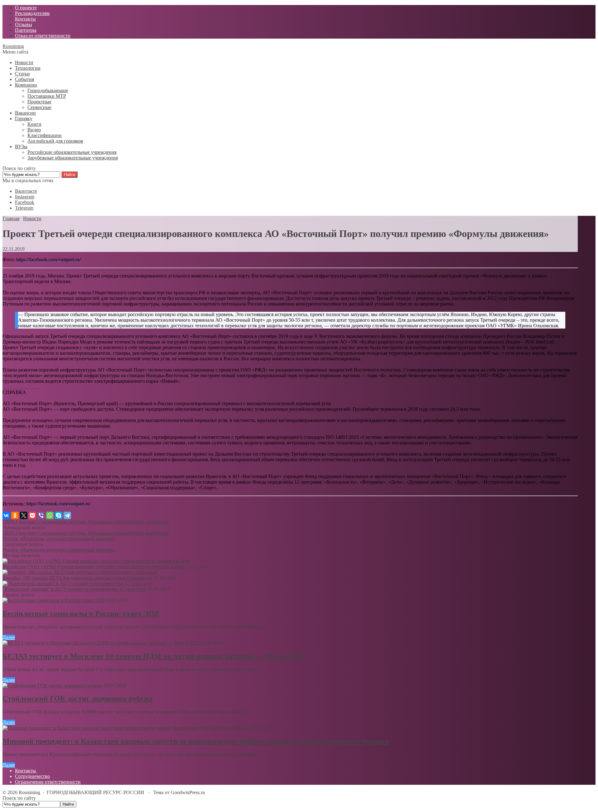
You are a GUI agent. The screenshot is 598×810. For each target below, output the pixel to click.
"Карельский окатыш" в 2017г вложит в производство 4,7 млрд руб (74, 589)
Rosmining (13, 46)
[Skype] (58, 515)
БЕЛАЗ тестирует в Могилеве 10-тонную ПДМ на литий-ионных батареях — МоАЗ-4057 (152, 656)
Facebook (24, 202)
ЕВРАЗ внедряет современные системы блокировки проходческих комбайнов (85, 521)
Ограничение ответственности (48, 781)
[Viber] (41, 515)
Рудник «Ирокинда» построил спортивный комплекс (59, 538)
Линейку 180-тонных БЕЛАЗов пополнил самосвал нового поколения (77, 577)
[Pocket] (32, 515)
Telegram (24, 208)
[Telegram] (67, 515)
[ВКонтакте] (6, 515)
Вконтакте (26, 191)
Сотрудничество (32, 776)
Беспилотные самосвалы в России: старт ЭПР (80, 613)
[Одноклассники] (15, 515)
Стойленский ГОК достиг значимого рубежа (77, 698)
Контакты (26, 770)
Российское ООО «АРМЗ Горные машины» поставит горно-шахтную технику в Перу (93, 566)
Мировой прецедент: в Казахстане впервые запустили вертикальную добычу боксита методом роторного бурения (195, 741)
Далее (8, 637)
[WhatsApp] (50, 515)
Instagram (24, 196)
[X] (23, 515)
